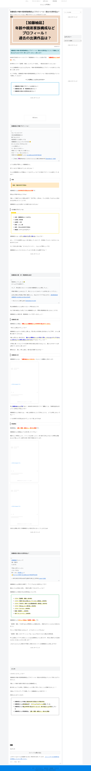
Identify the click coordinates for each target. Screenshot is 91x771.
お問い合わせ (46, 768)
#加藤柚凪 (14, 560)
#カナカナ (15, 575)
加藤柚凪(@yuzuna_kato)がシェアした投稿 (24, 401)
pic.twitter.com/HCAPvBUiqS (34, 155)
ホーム (33, 768)
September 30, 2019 (31, 300)
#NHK (19, 575)
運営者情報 (51, 768)
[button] (80, 12)
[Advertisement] (35, 106)
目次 (34, 117)
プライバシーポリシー (39, 768)
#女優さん (20, 572)
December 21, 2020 (51, 158)
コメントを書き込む (35, 752)
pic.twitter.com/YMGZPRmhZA (29, 575)
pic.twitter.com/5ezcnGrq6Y (23, 297)
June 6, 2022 (42, 578)
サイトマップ (56, 768)
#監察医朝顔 (54, 295)
